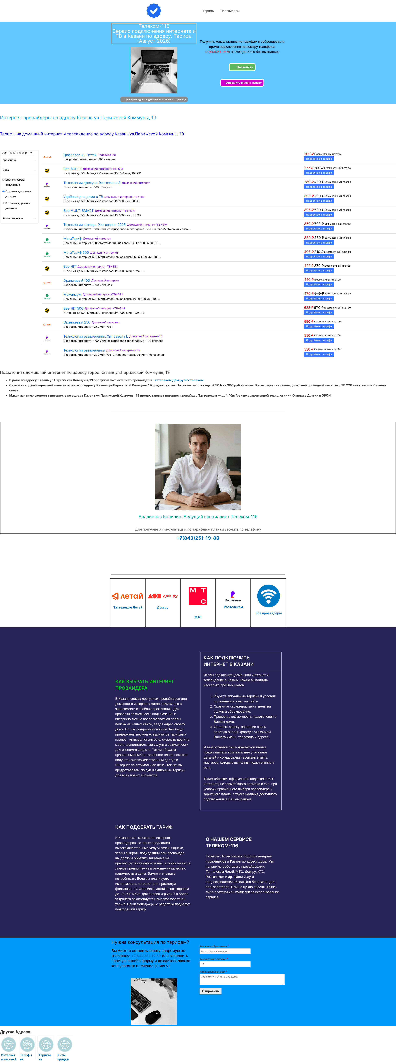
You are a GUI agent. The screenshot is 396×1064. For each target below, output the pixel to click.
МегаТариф (72, 239)
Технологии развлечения (84, 350)
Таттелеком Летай (127, 607)
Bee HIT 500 (73, 308)
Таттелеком (162, 380)
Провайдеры (230, 11)
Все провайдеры (269, 613)
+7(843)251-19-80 (218, 51)
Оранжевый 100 (76, 280)
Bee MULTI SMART (78, 211)
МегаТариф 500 (76, 252)
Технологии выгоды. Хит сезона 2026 (94, 225)
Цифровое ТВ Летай (80, 155)
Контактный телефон (214, 958)
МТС (198, 617)
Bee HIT (69, 266)
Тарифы (208, 11)
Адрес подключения (213, 971)
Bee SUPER (72, 169)
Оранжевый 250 (76, 322)
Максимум (72, 294)
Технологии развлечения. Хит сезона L (95, 336)
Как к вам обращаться (214, 946)
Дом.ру (178, 380)
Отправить (210, 991)
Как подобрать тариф (144, 827)
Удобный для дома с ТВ (83, 197)
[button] (152, 685)
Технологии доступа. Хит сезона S (92, 183)
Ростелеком (193, 380)
